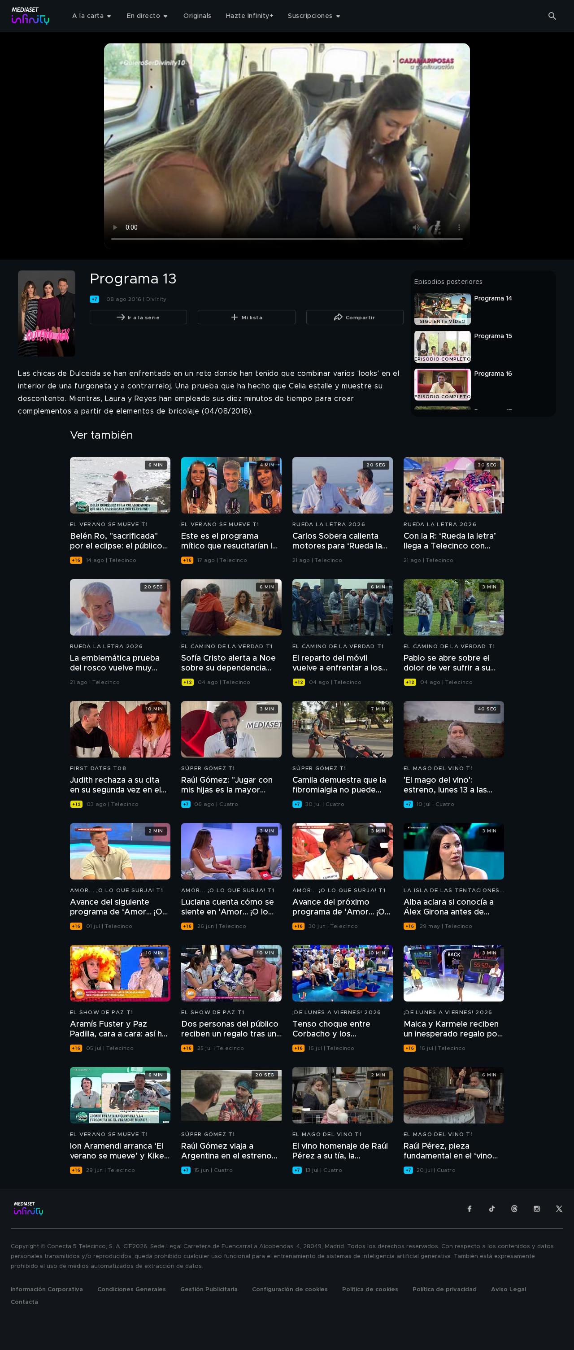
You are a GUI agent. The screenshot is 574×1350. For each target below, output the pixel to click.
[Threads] (514, 1209)
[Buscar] (552, 16)
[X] (559, 1209)
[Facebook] (469, 1209)
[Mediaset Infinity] (31, 16)
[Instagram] (537, 1209)
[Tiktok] (492, 1209)
